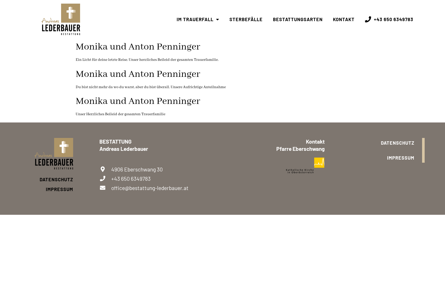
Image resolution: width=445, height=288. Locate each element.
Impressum (59, 189)
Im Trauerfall (195, 19)
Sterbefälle (246, 19)
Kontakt (344, 19)
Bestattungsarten (298, 19)
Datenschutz (56, 179)
